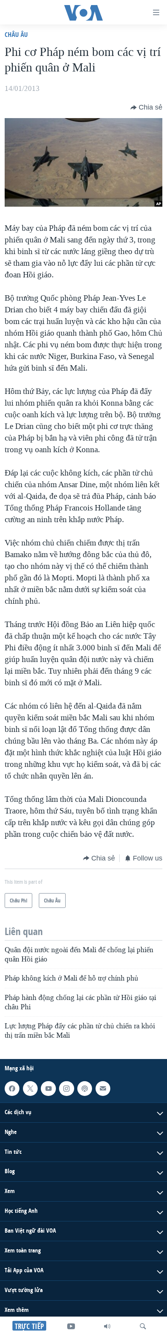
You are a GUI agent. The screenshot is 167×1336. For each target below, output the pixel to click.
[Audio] (107, 1326)
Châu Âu (16, 34)
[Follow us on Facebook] (12, 1088)
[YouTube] (71, 1326)
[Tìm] (143, 1326)
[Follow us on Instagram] (66, 1088)
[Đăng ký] (103, 1088)
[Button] (146, 107)
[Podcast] (84, 1088)
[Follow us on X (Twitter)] (30, 1088)
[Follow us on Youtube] (48, 1088)
